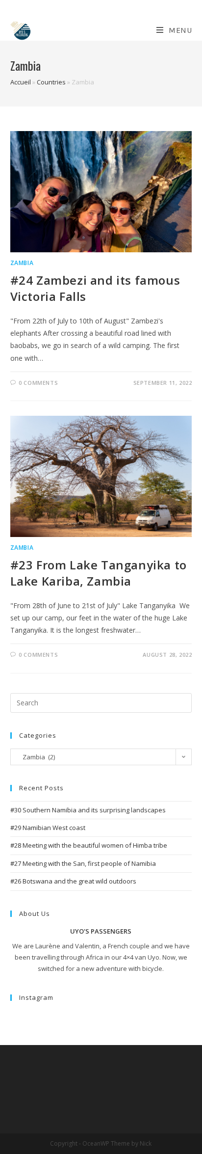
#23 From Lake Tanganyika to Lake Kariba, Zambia (98, 573)
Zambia (22, 263)
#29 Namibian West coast (47, 827)
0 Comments (38, 382)
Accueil (20, 82)
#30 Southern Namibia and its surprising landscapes (88, 809)
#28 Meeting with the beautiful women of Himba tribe (88, 845)
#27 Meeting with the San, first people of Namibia (83, 863)
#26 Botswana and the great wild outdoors (73, 881)
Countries (51, 82)
